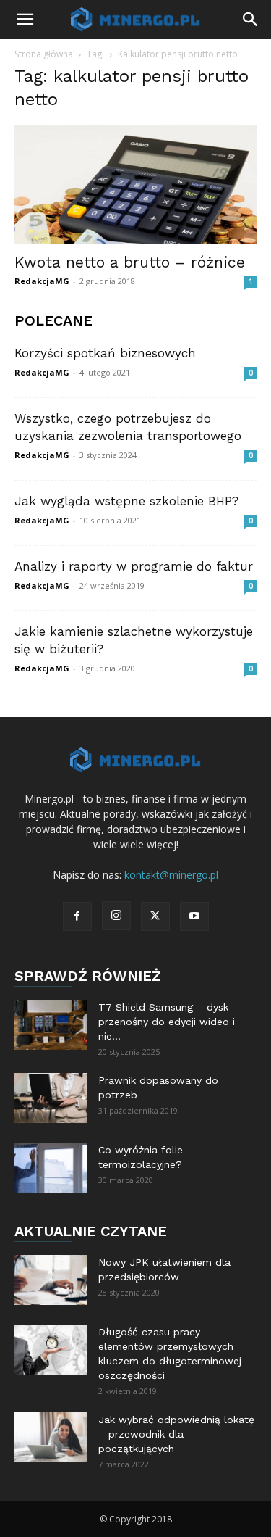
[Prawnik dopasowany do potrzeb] (50, 1098)
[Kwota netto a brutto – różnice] (135, 184)
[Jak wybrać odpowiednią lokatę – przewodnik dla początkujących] (50, 1437)
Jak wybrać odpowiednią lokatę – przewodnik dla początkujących (176, 1434)
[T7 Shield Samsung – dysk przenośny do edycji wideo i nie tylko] (50, 1025)
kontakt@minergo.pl (171, 875)
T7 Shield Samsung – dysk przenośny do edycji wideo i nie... (166, 1021)
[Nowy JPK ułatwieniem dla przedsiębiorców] (50, 1280)
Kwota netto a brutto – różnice (129, 262)
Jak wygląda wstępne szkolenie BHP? (126, 501)
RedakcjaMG (41, 281)
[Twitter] (155, 916)
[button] (24, 19)
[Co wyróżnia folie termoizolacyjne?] (50, 1168)
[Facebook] (77, 916)
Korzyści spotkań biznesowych (105, 353)
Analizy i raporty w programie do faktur (133, 566)
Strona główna (43, 54)
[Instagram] (116, 915)
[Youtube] (194, 916)
